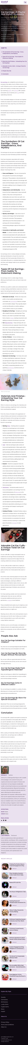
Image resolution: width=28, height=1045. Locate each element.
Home (2, 9)
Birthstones (4, 1002)
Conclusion (6, 74)
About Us (3, 1027)
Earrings (10, 9)
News (2, 1009)
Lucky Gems (4, 1004)
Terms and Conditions (7, 1024)
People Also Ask (7, 70)
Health (3, 1011)
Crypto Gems (5, 1006)
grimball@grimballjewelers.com (7, 1036)
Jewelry (6, 9)
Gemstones (4, 999)
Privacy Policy (5, 1022)
